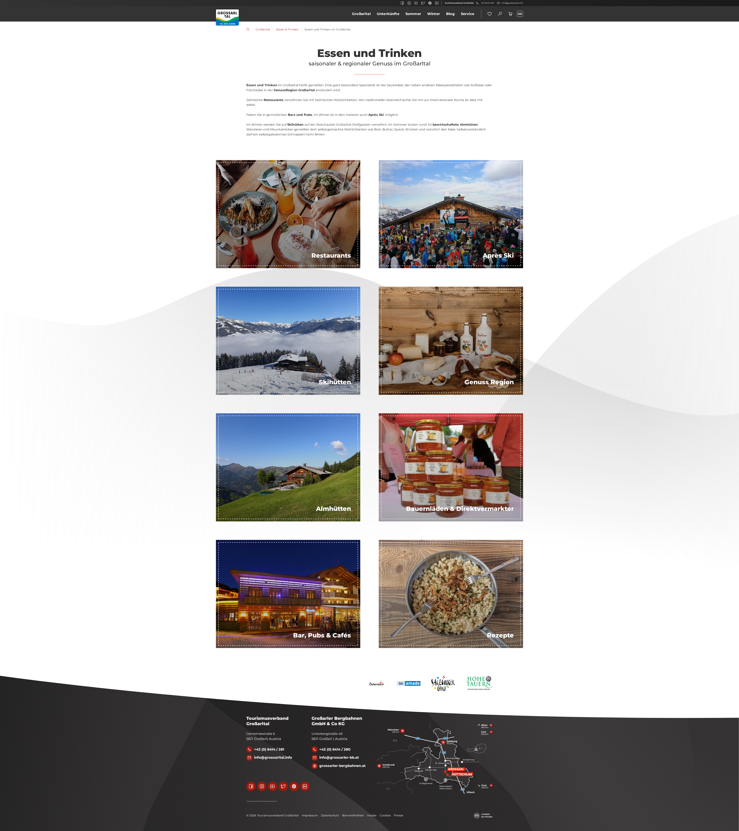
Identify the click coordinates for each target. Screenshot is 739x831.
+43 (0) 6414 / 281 (269, 749)
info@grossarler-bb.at (339, 757)
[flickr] (437, 3)
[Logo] (227, 17)
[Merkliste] (489, 14)
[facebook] (402, 3)
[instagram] (409, 3)
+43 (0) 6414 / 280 (334, 749)
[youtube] (416, 3)
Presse (398, 815)
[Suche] (500, 14)
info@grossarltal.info (512, 3)
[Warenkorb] (510, 14)
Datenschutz (330, 815)
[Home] (247, 29)
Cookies (385, 815)
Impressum (310, 815)
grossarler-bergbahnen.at (342, 766)
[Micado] (483, 816)
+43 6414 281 (487, 3)
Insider (372, 815)
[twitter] (423, 3)
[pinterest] (430, 3)
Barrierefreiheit (353, 815)
